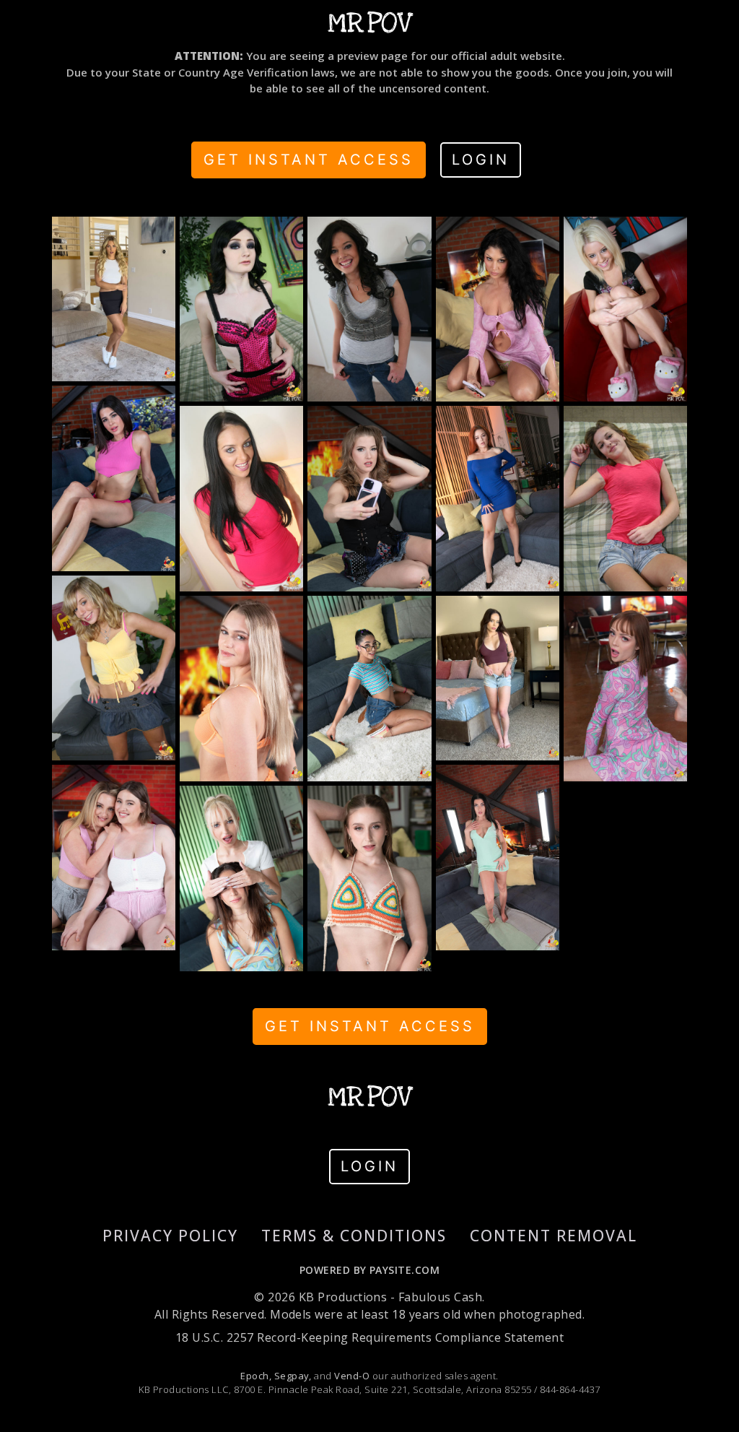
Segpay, (293, 1375)
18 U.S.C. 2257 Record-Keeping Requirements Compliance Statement (369, 1337)
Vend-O (352, 1375)
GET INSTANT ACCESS (309, 159)
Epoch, (255, 1375)
